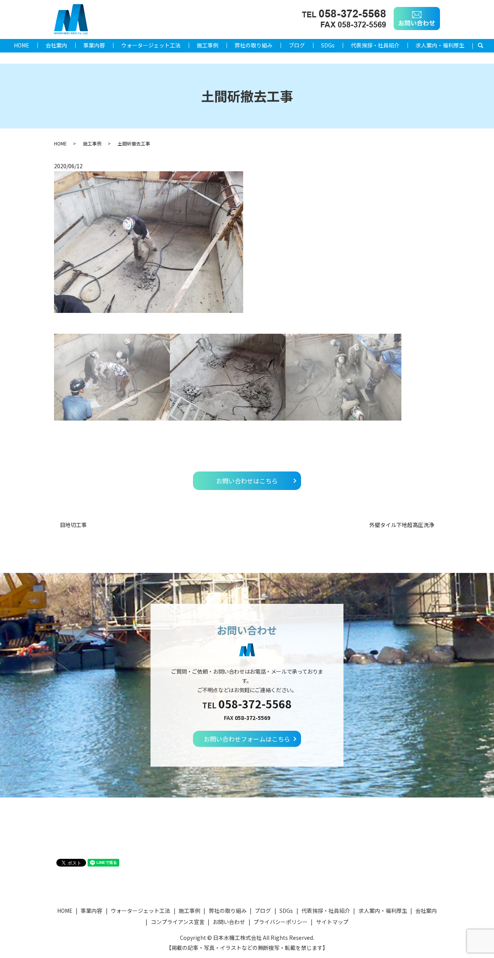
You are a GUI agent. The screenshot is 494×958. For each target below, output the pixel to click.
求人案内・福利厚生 (440, 45)
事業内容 (94, 45)
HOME (21, 45)
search (484, 45)
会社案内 (56, 45)
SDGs (328, 45)
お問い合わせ (229, 922)
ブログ (297, 45)
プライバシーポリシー (281, 922)
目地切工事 (73, 525)
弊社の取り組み (253, 45)
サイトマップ (332, 922)
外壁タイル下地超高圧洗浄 (401, 525)
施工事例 (207, 45)
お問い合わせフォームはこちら (247, 738)
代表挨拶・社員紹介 (375, 45)
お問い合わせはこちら (247, 480)
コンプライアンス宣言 (178, 922)
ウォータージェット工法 (151, 45)
